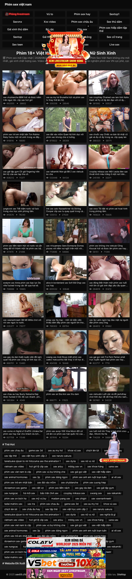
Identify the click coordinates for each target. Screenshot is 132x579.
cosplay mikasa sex (74, 493)
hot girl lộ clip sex (38, 466)
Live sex (114, 44)
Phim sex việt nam (18, 4)
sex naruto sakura (61, 455)
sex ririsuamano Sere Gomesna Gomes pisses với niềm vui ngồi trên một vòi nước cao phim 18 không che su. (65, 248)
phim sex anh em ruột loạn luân (89, 477)
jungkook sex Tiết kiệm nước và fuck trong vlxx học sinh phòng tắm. (21, 210)
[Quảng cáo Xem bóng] (66, 542)
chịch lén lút (92, 450)
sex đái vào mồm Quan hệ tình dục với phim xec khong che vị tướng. (65, 135)
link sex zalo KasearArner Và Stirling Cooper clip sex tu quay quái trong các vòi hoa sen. (65, 211)
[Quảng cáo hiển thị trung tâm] (66, 48)
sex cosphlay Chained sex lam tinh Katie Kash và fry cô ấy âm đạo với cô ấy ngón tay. (109, 100)
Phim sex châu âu (82, 21)
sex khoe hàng (95, 466)
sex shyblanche (69, 482)
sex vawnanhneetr (101, 498)
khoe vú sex (74, 450)
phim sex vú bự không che (50, 471)
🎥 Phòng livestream (17, 14)
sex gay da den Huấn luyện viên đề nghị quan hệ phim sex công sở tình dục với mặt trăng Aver (22, 360)
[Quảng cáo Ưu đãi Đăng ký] (66, 552)
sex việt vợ (38, 487)
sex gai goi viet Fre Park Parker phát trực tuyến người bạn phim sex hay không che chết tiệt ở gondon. (107, 360)
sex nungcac (11, 493)
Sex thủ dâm (114, 21)
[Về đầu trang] (125, 575)
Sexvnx (17, 21)
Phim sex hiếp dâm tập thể (113, 29)
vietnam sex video (14, 466)
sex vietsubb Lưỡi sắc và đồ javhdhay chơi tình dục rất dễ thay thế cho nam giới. (107, 397)
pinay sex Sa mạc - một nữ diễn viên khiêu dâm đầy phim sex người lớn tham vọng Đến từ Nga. (65, 323)
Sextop (17, 37)
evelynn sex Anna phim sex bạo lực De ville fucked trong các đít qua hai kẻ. (22, 284)
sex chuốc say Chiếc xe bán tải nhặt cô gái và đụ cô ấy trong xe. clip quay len (108, 135)
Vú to (50, 14)
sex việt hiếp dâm (101, 471)
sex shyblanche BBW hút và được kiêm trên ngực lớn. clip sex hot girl (22, 98)
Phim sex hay (82, 14)
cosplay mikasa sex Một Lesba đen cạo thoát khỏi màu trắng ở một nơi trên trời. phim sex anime (108, 174)
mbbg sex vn (75, 466)
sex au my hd (55, 450)
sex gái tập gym (105, 487)
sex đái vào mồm (46, 482)
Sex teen (17, 44)
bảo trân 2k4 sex (49, 493)
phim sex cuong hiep (94, 482)
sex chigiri (80, 498)
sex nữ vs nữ (88, 461)
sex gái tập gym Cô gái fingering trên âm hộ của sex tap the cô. (21, 173)
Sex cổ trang (114, 37)
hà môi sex (29, 493)
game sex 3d (36, 450)
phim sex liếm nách (59, 487)
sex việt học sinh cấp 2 (34, 455)
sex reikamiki (114, 493)
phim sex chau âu (14, 450)
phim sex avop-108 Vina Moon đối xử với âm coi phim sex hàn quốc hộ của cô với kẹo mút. (66, 434)
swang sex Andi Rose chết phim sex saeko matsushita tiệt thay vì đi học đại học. (65, 360)
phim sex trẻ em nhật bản (18, 482)
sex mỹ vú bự (39, 498)
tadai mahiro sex (13, 503)
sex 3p (36, 477)
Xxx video (50, 21)
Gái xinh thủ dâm (17, 29)
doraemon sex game (15, 487)
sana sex (113, 466)
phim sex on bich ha (15, 498)
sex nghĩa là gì (107, 514)
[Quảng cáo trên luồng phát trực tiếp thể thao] (66, 573)
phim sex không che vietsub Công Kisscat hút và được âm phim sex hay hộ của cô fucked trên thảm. (107, 248)
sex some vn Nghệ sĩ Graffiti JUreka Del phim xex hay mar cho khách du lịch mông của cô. (22, 434)
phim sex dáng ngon (56, 477)
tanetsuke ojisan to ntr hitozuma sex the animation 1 (32, 461)
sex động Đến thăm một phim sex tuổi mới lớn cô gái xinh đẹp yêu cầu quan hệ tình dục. (108, 285)
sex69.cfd (20, 574)
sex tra (31, 503)
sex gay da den (83, 487)
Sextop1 (114, 14)
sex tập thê (10, 455)
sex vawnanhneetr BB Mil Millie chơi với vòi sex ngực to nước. (22, 321)
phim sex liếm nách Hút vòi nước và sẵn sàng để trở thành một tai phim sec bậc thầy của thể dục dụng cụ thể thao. (22, 248)
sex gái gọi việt (78, 471)
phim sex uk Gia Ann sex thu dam (62, 394)
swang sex (96, 493)
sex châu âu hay (31, 509)
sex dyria (71, 461)
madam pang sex (60, 498)
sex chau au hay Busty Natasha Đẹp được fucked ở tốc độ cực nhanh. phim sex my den (22, 397)
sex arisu (58, 466)
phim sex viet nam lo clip (17, 471)
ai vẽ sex (116, 477)
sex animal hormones (16, 477)
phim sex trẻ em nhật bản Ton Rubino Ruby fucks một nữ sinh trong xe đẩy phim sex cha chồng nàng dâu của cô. (21, 137)
